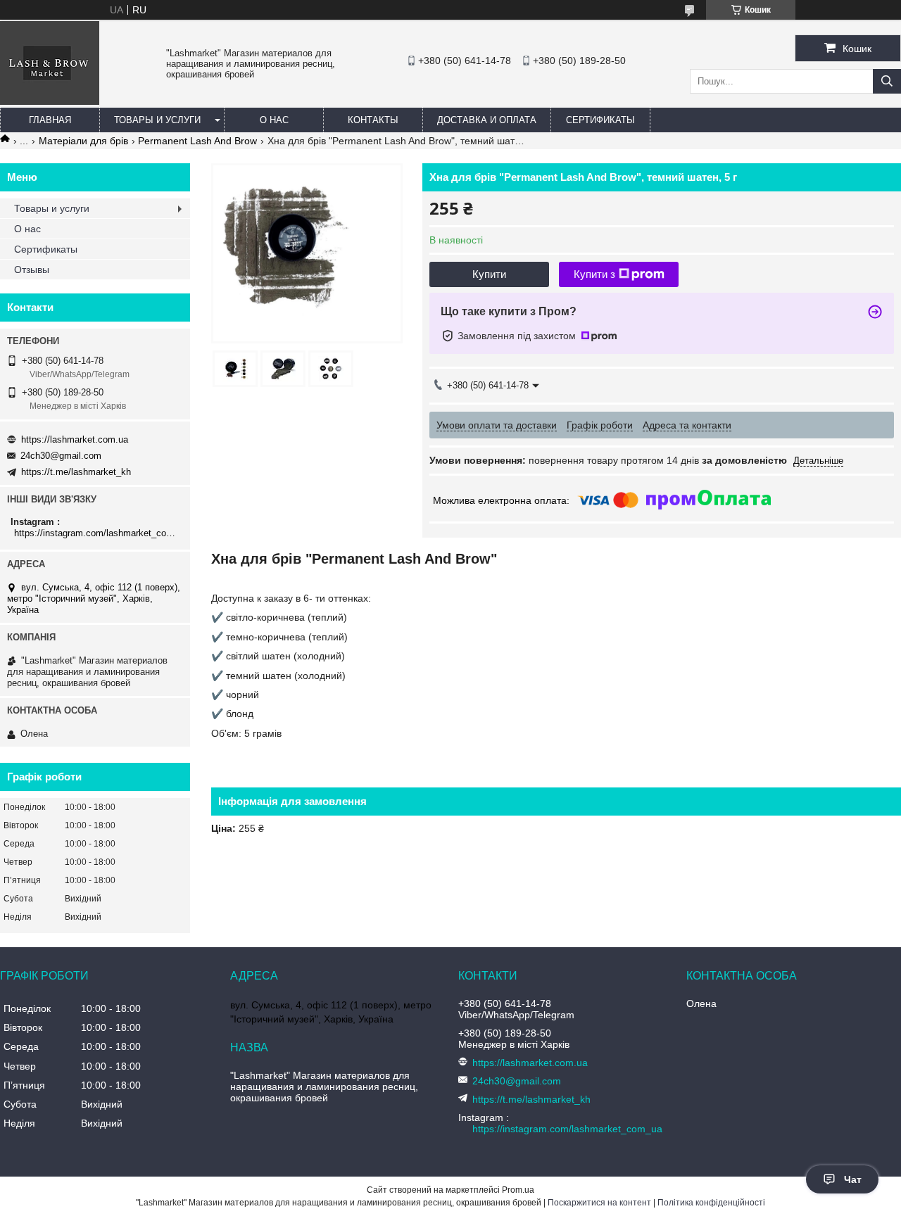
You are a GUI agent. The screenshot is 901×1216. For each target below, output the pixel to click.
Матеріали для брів (83, 140)
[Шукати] (887, 81)
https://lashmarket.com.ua (74, 439)
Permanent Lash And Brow (197, 140)
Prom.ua (518, 1190)
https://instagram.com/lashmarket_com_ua (96, 533)
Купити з (594, 274)
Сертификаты (600, 120)
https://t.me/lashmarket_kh (76, 472)
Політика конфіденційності (711, 1203)
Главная (50, 120)
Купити (489, 274)
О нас (274, 120)
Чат (853, 1179)
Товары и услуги (157, 120)
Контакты (373, 120)
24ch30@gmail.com (60, 455)
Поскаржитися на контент (599, 1203)
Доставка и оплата (486, 120)
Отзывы (31, 269)
